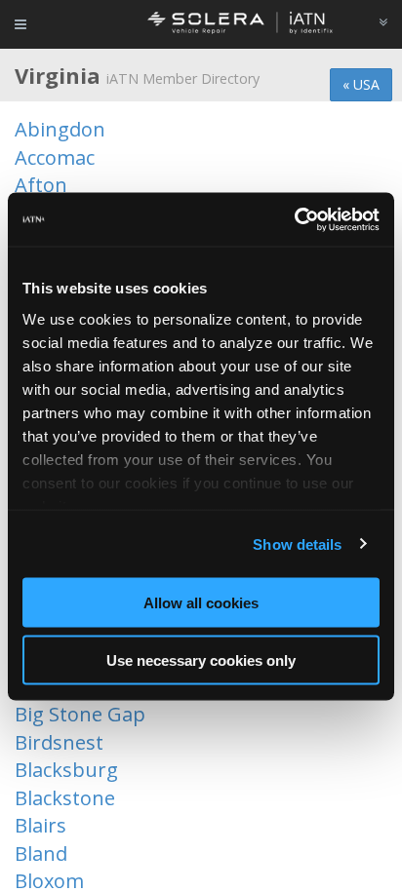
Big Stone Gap (80, 714)
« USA (361, 84)
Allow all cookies (201, 603)
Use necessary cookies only (201, 659)
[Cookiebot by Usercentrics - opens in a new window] (294, 219)
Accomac (55, 157)
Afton (41, 185)
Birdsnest (59, 742)
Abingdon (60, 129)
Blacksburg (66, 769)
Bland (41, 853)
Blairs (40, 825)
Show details (297, 543)
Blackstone (65, 798)
